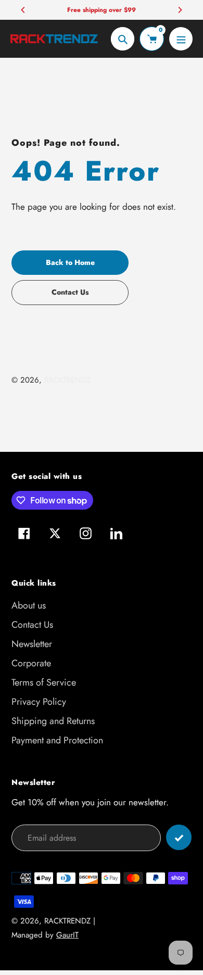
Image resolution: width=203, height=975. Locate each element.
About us (28, 605)
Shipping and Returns (53, 721)
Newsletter (31, 644)
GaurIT (67, 935)
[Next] (179, 10)
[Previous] (23, 10)
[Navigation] (181, 38)
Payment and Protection (57, 740)
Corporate (31, 663)
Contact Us (32, 624)
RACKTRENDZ (67, 380)
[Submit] (179, 837)
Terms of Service (43, 682)
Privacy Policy (38, 701)
